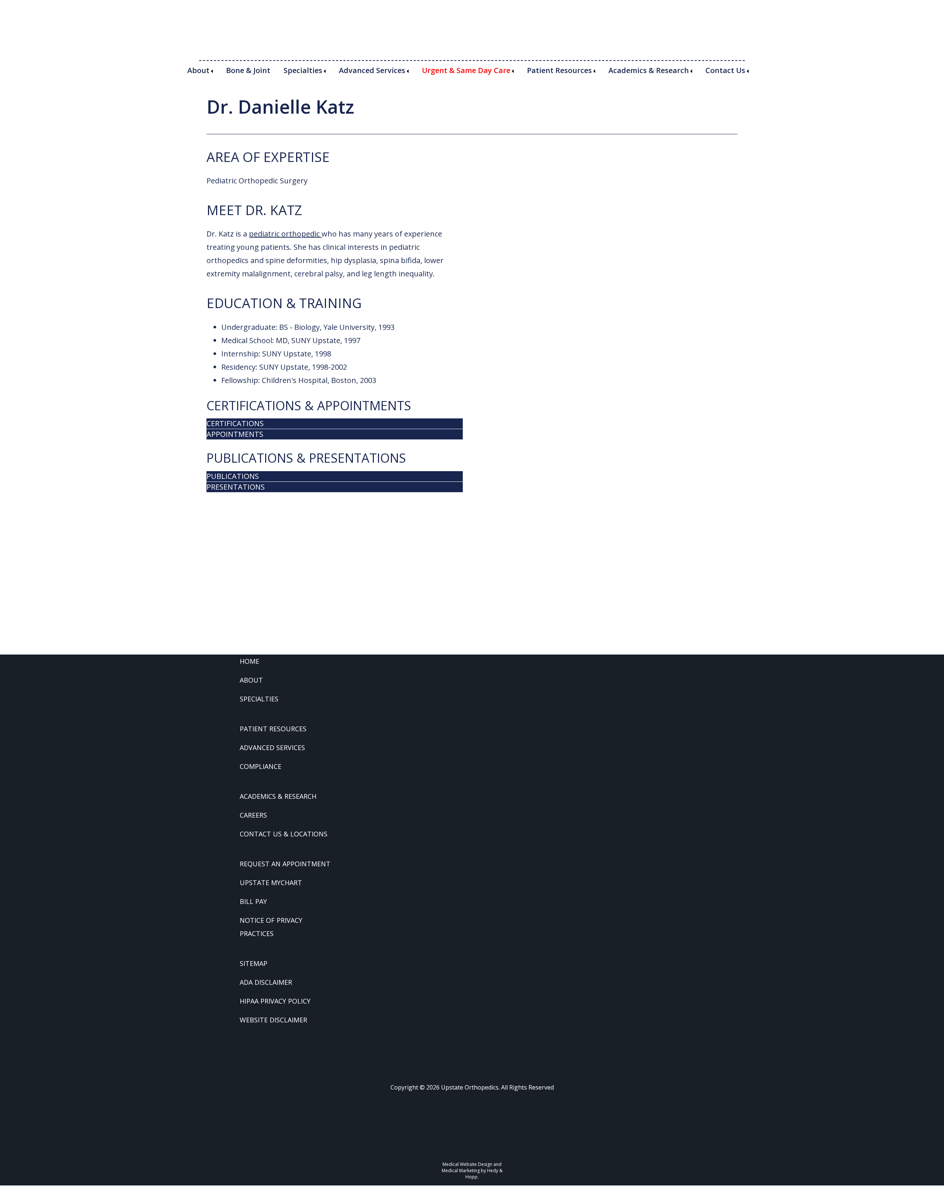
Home (249, 661)
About (198, 70)
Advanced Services (372, 70)
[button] (334, 423)
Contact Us (725, 70)
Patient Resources (559, 70)
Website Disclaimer (273, 1019)
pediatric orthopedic (285, 234)
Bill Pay (253, 901)
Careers (253, 815)
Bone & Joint (248, 70)
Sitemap (253, 963)
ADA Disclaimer (266, 982)
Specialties (303, 70)
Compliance (260, 766)
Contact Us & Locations (283, 833)
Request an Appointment (285, 863)
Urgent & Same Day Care (466, 70)
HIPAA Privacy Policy (275, 1001)
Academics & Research (648, 70)
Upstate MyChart (271, 882)
